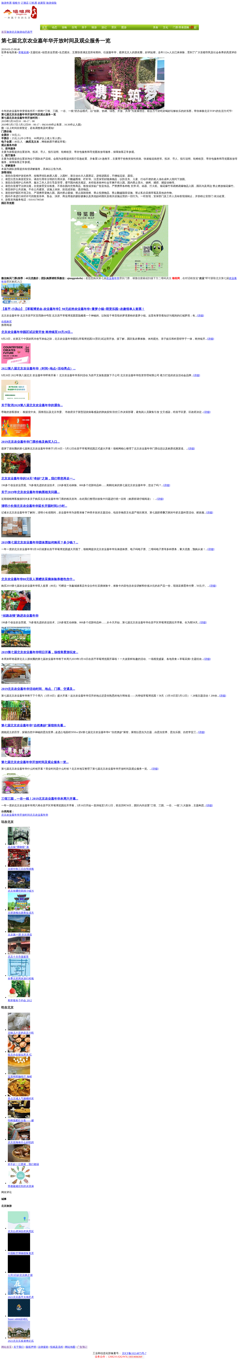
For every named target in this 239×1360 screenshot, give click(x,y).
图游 (123, 27)
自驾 (74, 27)
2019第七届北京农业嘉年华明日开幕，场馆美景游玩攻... (39, 652)
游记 (104, 27)
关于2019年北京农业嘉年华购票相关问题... (30, 492)
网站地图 (70, 1347)
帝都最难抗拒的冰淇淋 (21, 1186)
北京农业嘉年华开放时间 (15, 814)
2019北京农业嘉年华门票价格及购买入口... (30, 441)
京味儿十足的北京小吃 (21, 1032)
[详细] (200, 315)
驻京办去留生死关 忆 (20, 1054)
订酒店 (25, 2)
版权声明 (31, 1347)
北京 (14, 32)
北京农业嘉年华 (39, 814)
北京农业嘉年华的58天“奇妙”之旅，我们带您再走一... (38, 478)
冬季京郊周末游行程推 (21, 978)
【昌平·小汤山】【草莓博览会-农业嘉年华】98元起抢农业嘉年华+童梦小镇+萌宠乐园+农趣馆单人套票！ (73, 309)
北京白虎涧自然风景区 (21, 1231)
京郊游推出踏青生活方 (21, 912)
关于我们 (18, 1347)
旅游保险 (51, 2)
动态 (54, 27)
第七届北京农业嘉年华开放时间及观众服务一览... (35, 762)
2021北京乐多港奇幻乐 (21, 1341)
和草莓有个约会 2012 (20, 1000)
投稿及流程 (56, 1347)
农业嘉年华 (112, 278)
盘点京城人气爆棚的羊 (21, 1098)
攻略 (64, 27)
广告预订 (82, 1347)
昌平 (30, 32)
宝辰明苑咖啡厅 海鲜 (20, 1076)
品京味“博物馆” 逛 (18, 847)
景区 (114, 27)
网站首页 (6, 1347)
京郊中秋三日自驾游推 (21, 869)
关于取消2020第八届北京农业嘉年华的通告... (32, 405)
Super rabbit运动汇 (18, 1319)
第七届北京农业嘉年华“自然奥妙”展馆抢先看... (33, 725)
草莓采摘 (23, 52)
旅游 (9, 32)
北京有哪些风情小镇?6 (21, 890)
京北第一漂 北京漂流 (20, 934)
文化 (165, 27)
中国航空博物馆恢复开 (21, 1253)
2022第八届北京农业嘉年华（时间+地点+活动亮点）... (38, 368)
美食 (155, 27)
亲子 (84, 27)
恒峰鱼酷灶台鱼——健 (21, 1120)
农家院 (42, 2)
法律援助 (43, 1347)
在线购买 (6, 321)
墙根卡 (16, 2)
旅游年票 (6, 2)
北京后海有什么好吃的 (21, 1142)
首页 (44, 27)
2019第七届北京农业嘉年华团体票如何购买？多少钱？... (39, 542)
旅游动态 (22, 32)
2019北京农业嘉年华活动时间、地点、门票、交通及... (38, 689)
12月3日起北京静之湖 (20, 1275)
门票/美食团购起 (185, 27)
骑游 (94, 27)
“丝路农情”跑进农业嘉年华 (20, 615)
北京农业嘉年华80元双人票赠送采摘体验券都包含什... (38, 579)
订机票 (33, 2)
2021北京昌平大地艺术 (21, 1297)
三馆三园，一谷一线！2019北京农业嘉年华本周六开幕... (39, 798)
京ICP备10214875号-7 (134, 1353)
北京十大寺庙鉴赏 (18, 956)
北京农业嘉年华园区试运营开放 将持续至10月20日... (37, 332)
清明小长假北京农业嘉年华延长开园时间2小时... (34, 506)
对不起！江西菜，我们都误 (23, 1164)
